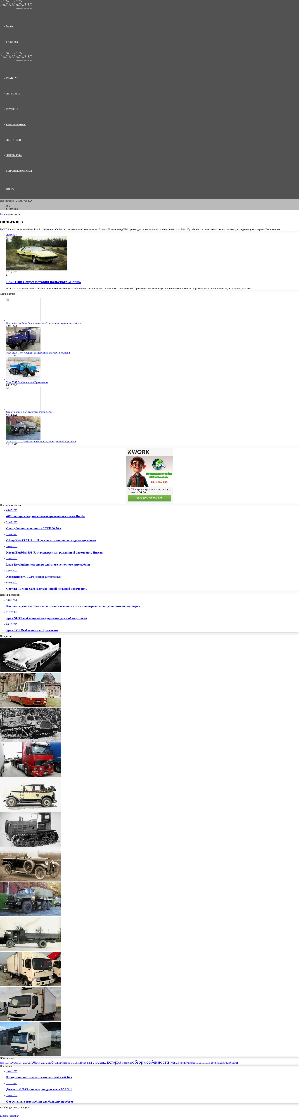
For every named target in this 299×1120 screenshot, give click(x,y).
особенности (156, 1062)
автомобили (31, 1062)
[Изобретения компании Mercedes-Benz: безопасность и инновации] (30, 880)
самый (198, 1063)
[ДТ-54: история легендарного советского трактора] (30, 845)
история (114, 1062)
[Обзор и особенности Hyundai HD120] (30, 985)
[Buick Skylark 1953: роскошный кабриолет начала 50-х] (30, 671)
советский (205, 1063)
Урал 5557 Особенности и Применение (27, 382)
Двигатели (13, 140)
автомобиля (64, 1063)
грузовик (85, 1062)
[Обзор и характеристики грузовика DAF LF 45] (30, 1055)
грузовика (98, 1062)
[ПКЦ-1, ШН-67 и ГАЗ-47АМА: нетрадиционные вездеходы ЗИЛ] (30, 741)
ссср (213, 1062)
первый (174, 1062)
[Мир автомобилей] (16, 8)
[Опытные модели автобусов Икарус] (30, 706)
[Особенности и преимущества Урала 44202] (23, 409)
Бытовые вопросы (19, 170)
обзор (137, 1062)
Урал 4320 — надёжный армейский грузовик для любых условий (41, 441)
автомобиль (50, 1062)
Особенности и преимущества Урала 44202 (29, 412)
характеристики (227, 1062)
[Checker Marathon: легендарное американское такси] (30, 810)
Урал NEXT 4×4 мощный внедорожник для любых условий (38, 352)
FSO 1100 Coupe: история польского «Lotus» (43, 282)
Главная (4, 214)
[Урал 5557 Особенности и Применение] (23, 379)
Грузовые (12, 109)
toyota (14, 1062)
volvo (20, 1063)
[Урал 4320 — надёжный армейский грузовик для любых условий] (23, 438)
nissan (7, 1063)
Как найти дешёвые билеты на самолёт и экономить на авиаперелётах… (44, 323)
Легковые (13, 93)
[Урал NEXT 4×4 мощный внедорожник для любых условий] (23, 350)
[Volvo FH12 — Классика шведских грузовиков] (30, 776)
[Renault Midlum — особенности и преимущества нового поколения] (30, 1020)
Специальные (16, 124)
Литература (14, 155)
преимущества (187, 1062)
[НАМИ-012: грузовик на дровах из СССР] (30, 950)
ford (2, 1063)
